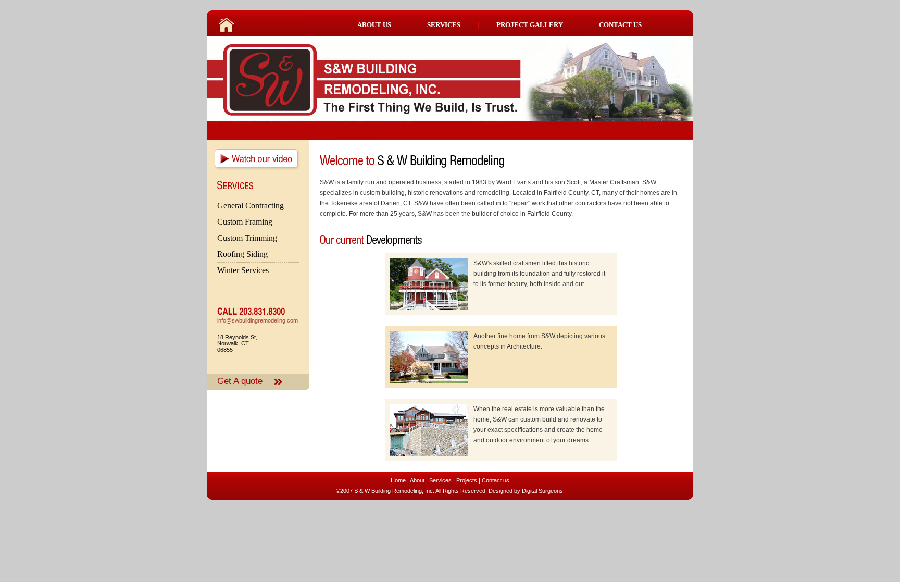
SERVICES (443, 25)
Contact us (495, 480)
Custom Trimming (247, 237)
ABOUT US (374, 25)
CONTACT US (620, 25)
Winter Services (243, 270)
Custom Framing (244, 221)
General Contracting (250, 205)
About (417, 480)
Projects (466, 480)
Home (398, 480)
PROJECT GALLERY (529, 25)
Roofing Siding (242, 254)
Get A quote (239, 381)
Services (440, 480)
